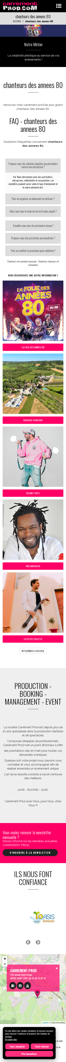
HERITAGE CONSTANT (33, 420)
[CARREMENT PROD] (20, 6)
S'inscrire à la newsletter (30, 852)
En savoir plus (11, 1039)
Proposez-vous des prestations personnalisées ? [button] (33, 238)
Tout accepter (17, 1046)
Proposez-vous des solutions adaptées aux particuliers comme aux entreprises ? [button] (33, 165)
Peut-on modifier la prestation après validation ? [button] (33, 251)
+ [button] (5, 959)
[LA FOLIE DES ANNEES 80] (33, 30)
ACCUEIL (17, 21)
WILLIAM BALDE (33, 566)
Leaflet (45, 1022)
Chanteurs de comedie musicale (21, 261)
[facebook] (12, 985)
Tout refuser (42, 1046)
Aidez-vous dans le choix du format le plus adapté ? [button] (33, 211)
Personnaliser (29, 1054)
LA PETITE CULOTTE (33, 639)
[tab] (33, 165)
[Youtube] (27, 985)
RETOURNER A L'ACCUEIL (33, 651)
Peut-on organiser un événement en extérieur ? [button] (33, 199)
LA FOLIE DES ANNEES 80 (33, 347)
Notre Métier (33, 44)
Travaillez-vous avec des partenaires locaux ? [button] (33, 226)
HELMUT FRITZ (33, 493)
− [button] (5, 964)
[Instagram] (20, 985)
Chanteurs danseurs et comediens (43, 263)
